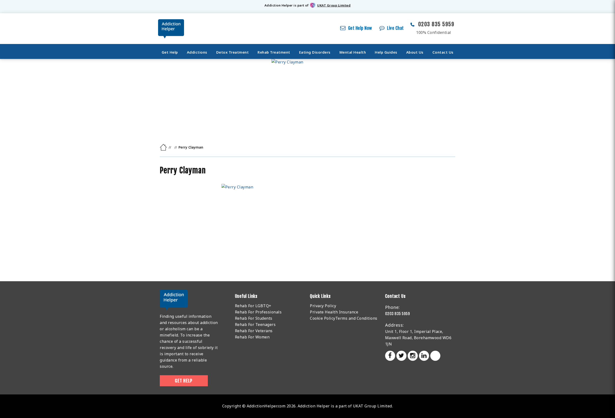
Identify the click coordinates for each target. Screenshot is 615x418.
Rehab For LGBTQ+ (253, 305)
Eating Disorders (315, 52)
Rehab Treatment (274, 52)
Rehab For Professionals (258, 312)
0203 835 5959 (436, 24)
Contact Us (443, 52)
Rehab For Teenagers (255, 324)
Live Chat (395, 28)
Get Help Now (360, 28)
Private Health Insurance (334, 312)
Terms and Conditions (356, 318)
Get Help (170, 52)
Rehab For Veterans (254, 330)
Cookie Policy (322, 318)
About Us (415, 52)
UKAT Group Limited (334, 5)
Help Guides (386, 52)
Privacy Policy (323, 305)
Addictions (197, 52)
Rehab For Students (253, 318)
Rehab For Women (252, 337)
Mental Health (352, 52)
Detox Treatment (232, 52)
